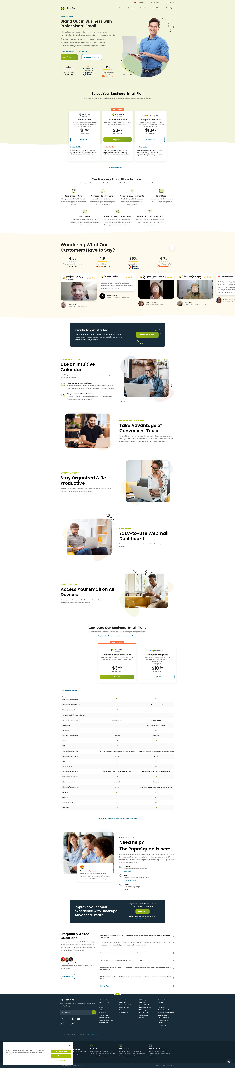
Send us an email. (130, 880)
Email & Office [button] (155, 8)
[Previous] (167, 248)
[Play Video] (79, 291)
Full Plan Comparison (116, 167)
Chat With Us (66, 976)
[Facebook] (62, 1019)
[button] (140, 3)
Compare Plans (90, 57)
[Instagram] (67, 1023)
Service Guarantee (104, 1017)
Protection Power (163, 1020)
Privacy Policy (170, 1065)
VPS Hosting (142, 1010)
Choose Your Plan (146, 335)
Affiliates (102, 1010)
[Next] (172, 248)
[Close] (69, 1046)
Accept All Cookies (61, 1051)
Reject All (61, 1056)
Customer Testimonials (106, 1020)
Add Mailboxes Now (141, 919)
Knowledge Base (124, 1007)
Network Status (123, 1012)
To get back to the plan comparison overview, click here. (117, 636)
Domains (143, 8)
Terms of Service (160, 1065)
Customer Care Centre (125, 1005)
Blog (120, 1010)
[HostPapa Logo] (78, 1000)
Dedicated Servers (144, 1012)
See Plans (149, 139)
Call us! (126, 889)
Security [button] (169, 8)
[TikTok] (62, 1023)
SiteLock (160, 1022)
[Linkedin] (73, 1019)
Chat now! (127, 871)
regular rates (94, 1034)
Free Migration (103, 1022)
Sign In (171, 2)
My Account (122, 1002)
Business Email (162, 1015)
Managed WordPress (145, 1007)
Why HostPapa (103, 1015)
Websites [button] (131, 8)
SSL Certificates (162, 1025)
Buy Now (83, 140)
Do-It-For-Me (162, 1007)
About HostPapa (104, 1002)
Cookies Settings (61, 1060)
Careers (101, 1005)
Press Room (102, 1012)
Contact (101, 1007)
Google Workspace (163, 1017)
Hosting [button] (118, 8)
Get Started (68, 57)
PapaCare (141, 1017)
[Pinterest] (73, 1023)
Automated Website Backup (166, 1012)
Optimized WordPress (145, 1005)
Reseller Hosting (143, 1015)
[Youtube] (78, 1019)
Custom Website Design (165, 1010)
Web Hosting (142, 1002)
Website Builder (162, 1005)
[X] (67, 1019)
